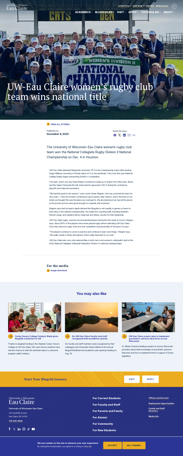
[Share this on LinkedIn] (124, 135)
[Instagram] (23, 429)
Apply (132, 12)
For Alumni (100, 417)
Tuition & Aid (150, 12)
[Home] (17, 7)
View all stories (60, 124)
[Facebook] (9, 429)
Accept (112, 445)
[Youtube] (33, 429)
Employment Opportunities (161, 403)
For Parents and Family (108, 411)
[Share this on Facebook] (115, 135)
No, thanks (134, 445)
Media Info (154, 416)
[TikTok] (28, 429)
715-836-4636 (16, 421)
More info (88, 446)
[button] (174, 6)
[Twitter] (14, 429)
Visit (120, 12)
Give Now (137, 6)
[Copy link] (134, 135)
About (168, 12)
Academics (83, 12)
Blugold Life (104, 12)
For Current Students (107, 398)
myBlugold (162, 6)
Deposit (150, 6)
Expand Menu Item (91, 12)
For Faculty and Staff (106, 404)
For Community (103, 423)
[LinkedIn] (19, 429)
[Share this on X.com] (119, 135)
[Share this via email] (129, 135)
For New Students (104, 430)
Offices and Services (159, 398)
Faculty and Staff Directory (157, 409)
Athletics (123, 6)
